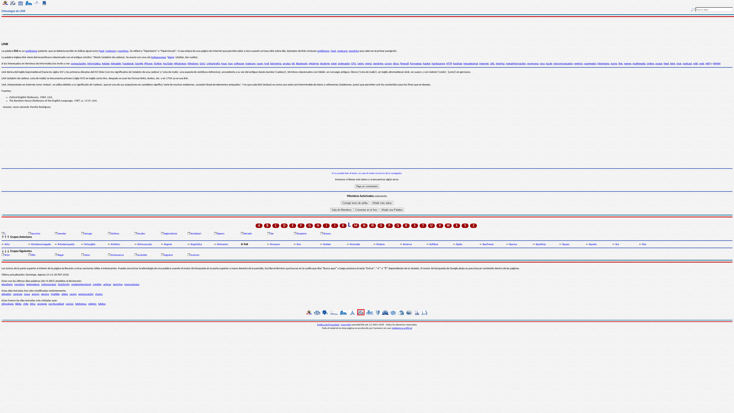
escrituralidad (56, 304)
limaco (327, 233)
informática (94, 63)
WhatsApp (180, 63)
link (621, 63)
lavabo (141, 233)
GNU (202, 63)
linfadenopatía (66, 244)
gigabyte (314, 63)
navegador (590, 63)
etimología (8, 304)
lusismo (195, 255)
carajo (73, 294)
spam (260, 63)
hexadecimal (471, 63)
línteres (380, 244)
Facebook (128, 63)
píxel (333, 63)
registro (578, 63)
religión (92, 304)
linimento (222, 244)
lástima (115, 233)
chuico (99, 294)
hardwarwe (438, 63)
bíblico (102, 304)
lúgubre (168, 255)
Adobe (106, 63)
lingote (168, 244)
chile (25, 304)
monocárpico (131, 284)
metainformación (516, 63)
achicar (107, 284)
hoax (224, 63)
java (542, 63)
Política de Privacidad (328, 325)
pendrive (123, 51)
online (650, 63)
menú (368, 63)
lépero (220, 233)
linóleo (327, 244)
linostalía (355, 244)
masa (27, 294)
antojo (35, 294)
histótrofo (64, 284)
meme (627, 63)
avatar (658, 63)
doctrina (118, 284)
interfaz (500, 63)
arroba (286, 63)
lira (617, 244)
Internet (484, 63)
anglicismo (31, 51)
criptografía (213, 63)
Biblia (18, 304)
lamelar (62, 233)
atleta (64, 294)
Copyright (346, 325)
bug (230, 63)
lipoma (513, 244)
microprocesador (563, 63)
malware (111, 51)
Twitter (158, 63)
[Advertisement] (367, 29)
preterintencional (81, 284)
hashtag (457, 63)
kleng (171, 57)
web (701, 63)
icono (614, 63)
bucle (549, 63)
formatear (415, 63)
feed (101, 51)
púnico (70, 304)
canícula (17, 294)
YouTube (168, 63)
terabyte (325, 63)
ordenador (344, 63)
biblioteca (80, 304)
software (239, 63)
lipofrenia (488, 244)
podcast (687, 63)
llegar (61, 255)
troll (266, 63)
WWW (716, 63)
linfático (115, 244)
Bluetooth (302, 63)
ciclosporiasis (48, 284)
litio (33, 255)
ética (32, 304)
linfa (7, 244)
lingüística (196, 244)
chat (678, 63)
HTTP (449, 63)
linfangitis (89, 244)
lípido (459, 244)
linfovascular (144, 244)
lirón (7, 255)
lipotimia (541, 244)
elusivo (45, 294)
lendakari (196, 233)
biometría (275, 63)
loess (87, 255)
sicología (42, 304)
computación (78, 63)
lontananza (117, 255)
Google (139, 63)
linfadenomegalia (41, 244)
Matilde (55, 294)
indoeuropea (158, 57)
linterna (407, 244)
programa (532, 63)
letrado (248, 233)
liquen (565, 244)
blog (672, 63)
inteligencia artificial (402, 328)
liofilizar (434, 244)
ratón (360, 63)
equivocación (85, 294)
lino (299, 244)
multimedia (639, 63)
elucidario (7, 284)
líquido (593, 244)
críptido (97, 284)
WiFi (708, 63)
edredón (6, 294)
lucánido (142, 255)
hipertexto (604, 63)
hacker (426, 63)
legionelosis (170, 233)
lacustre (35, 233)
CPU (353, 63)
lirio (644, 244)
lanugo (88, 233)
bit (293, 63)
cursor (388, 63)
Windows (193, 63)
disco (396, 63)
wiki (695, 63)
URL (492, 63)
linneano (275, 244)
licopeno (302, 233)
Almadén (116, 63)
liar (272, 233)
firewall (404, 63)
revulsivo (19, 284)
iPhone (148, 63)
